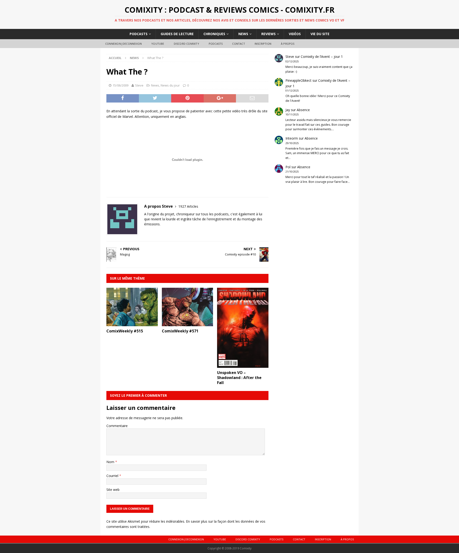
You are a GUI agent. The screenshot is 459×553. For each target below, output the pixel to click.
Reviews (268, 34)
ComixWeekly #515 (124, 331)
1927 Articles (188, 206)
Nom (110, 462)
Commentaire (117, 425)
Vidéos (295, 34)
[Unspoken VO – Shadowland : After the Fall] (242, 365)
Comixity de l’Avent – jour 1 (322, 56)
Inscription (263, 43)
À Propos (288, 43)
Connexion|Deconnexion (123, 43)
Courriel (112, 475)
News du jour (170, 85)
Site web (113, 489)
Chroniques (214, 34)
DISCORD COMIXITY (186, 43)
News (243, 34)
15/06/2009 (120, 85)
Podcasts (139, 34)
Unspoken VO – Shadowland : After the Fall (239, 377)
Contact (238, 43)
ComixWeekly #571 (180, 331)
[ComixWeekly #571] (187, 323)
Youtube (157, 43)
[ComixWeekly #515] (132, 323)
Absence (303, 110)
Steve (139, 85)
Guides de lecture (177, 34)
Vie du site (320, 34)
